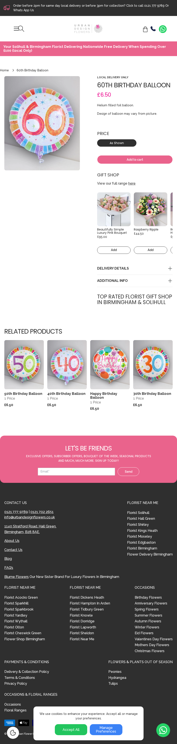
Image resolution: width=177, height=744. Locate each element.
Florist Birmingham (142, 548)
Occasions (12, 704)
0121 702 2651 (42, 512)
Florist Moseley (139, 536)
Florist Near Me (82, 639)
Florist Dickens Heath (87, 597)
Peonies (115, 672)
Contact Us (13, 550)
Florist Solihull (138, 513)
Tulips (113, 683)
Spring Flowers (147, 609)
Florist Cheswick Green (22, 633)
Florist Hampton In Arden (90, 603)
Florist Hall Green (141, 518)
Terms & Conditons (19, 678)
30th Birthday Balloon (152, 394)
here (132, 183)
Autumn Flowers (148, 621)
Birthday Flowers (148, 597)
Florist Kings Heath (142, 531)
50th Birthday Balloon (23, 394)
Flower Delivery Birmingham (150, 554)
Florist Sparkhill (16, 603)
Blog (8, 559)
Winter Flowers (147, 627)
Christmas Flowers (149, 651)
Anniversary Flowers (151, 603)
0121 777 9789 (154, 5)
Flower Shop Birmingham (24, 639)
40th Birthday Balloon (66, 394)
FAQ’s (8, 568)
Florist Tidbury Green (87, 609)
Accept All (71, 730)
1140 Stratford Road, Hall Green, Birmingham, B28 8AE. (30, 529)
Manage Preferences (106, 730)
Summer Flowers (148, 615)
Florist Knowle (81, 615)
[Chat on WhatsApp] (163, 29)
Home (4, 70)
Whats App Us (23, 10)
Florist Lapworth (83, 627)
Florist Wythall (15, 621)
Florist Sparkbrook (18, 609)
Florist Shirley (138, 525)
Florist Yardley (15, 615)
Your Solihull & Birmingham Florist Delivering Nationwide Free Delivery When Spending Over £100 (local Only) (84, 48)
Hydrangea (117, 678)
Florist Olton (14, 627)
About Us (11, 541)
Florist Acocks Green (21, 597)
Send (128, 471)
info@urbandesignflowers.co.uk (29, 517)
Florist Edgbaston (141, 542)
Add (114, 250)
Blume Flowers (16, 577)
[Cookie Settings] (13, 733)
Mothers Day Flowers (152, 645)
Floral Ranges (15, 710)
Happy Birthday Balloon (103, 396)
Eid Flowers (144, 633)
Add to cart (135, 159)
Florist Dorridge (82, 621)
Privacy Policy (15, 683)
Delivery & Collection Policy (26, 672)
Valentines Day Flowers (154, 639)
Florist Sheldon (82, 633)
